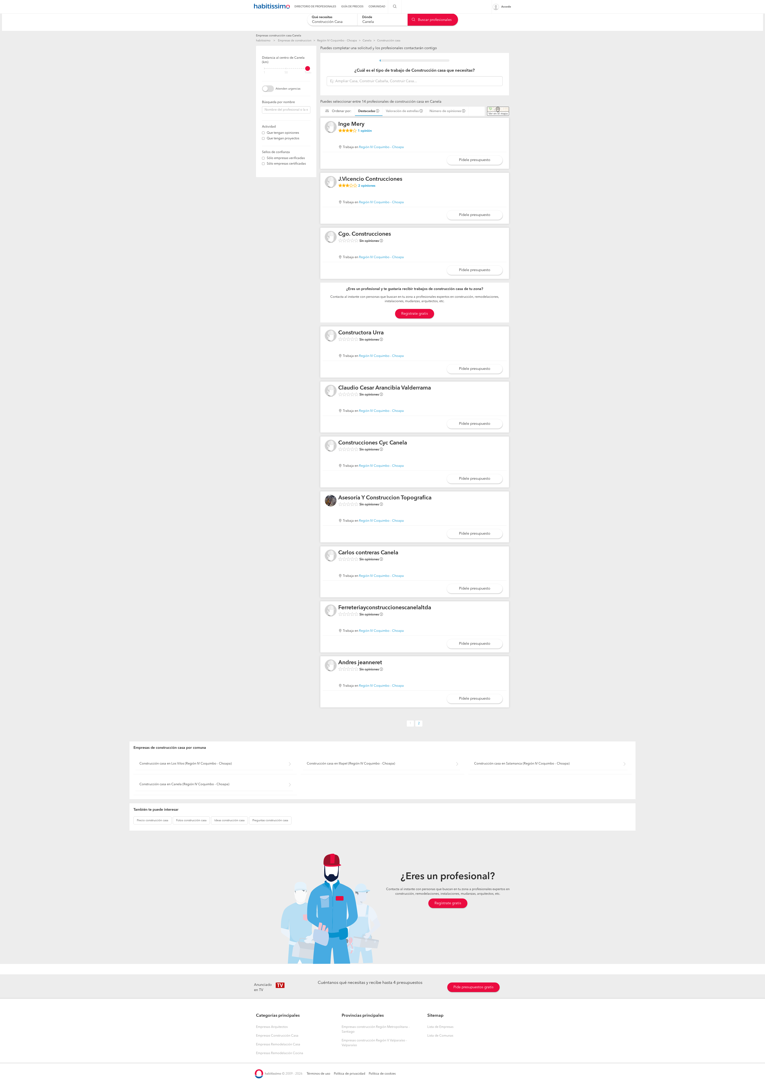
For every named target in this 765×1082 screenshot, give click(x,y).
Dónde (367, 17)
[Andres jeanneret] (331, 665)
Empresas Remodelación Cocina (279, 1053)
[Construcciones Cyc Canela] (331, 446)
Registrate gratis (414, 313)
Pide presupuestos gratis (473, 987)
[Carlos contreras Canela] (331, 556)
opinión (365, 131)
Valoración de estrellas (402, 111)
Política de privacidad (349, 1073)
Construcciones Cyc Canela (372, 443)
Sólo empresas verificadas (286, 158)
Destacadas (366, 111)
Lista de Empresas (440, 1027)
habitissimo (263, 40)
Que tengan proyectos (283, 138)
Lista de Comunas (440, 1035)
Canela (367, 40)
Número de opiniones (445, 111)
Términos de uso (318, 1073)
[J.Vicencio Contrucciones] (331, 182)
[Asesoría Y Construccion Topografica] (331, 501)
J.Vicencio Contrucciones (370, 179)
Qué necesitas (322, 17)
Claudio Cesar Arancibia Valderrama (384, 388)
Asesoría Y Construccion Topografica (385, 498)
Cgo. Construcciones (364, 234)
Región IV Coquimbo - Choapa (337, 40)
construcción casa (152, 820)
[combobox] (332, 20)
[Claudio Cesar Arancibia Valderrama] (331, 391)
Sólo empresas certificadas (286, 163)
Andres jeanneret (360, 663)
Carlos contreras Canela (368, 553)
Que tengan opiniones (283, 133)
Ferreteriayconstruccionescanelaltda (384, 608)
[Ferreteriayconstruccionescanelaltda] (331, 610)
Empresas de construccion (294, 40)
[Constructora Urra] (331, 336)
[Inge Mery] (331, 127)
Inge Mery (351, 124)
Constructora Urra (361, 333)
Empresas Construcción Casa (277, 1035)
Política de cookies (382, 1073)
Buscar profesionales (434, 20)
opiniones (366, 185)
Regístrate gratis (447, 903)
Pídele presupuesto (474, 160)
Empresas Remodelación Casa (278, 1044)
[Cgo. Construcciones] (331, 237)
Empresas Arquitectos (272, 1027)
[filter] (286, 68)
